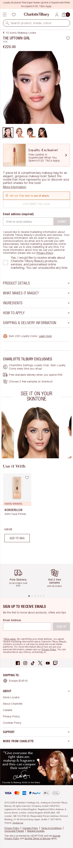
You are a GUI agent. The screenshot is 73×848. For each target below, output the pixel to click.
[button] (7, 23)
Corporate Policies (14, 830)
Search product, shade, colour (31, 23)
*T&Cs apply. (9, 639)
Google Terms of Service (38, 838)
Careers (7, 710)
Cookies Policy (12, 722)
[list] (36, 87)
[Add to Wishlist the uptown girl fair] (68, 38)
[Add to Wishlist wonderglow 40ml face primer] (27, 477)
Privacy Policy (44, 252)
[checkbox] (5, 262)
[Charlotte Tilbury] (36, 14)
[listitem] (36, 87)
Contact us (18, 822)
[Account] (57, 15)
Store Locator (11, 697)
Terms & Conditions (51, 828)
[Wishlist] (13, 14)
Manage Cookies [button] (36, 830)
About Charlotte (12, 703)
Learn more (45, 336)
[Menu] (4, 14)
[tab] (32, 118)
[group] (38, 432)
